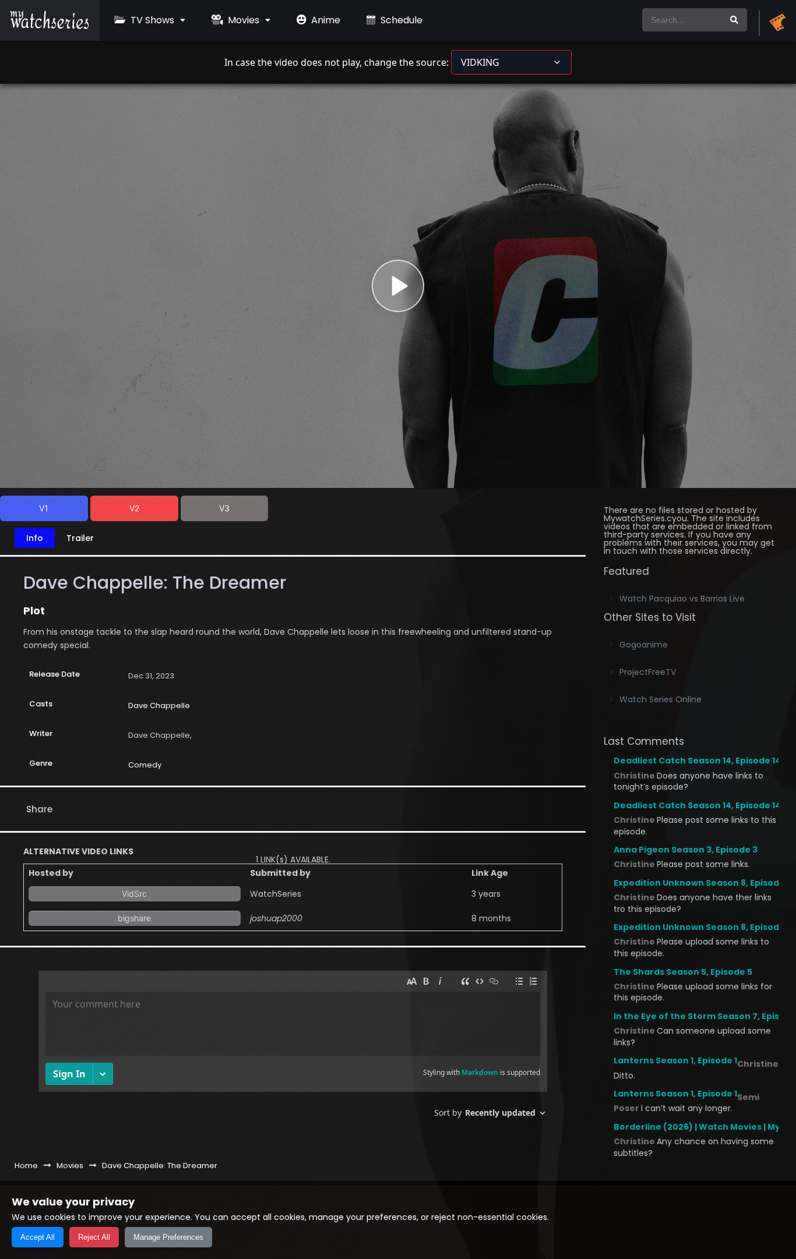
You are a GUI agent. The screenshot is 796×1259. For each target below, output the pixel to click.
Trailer (80, 538)
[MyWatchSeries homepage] (777, 23)
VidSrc (134, 894)
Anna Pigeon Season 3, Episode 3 (686, 849)
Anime (324, 20)
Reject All (94, 1237)
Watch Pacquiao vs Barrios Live (682, 598)
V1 (43, 508)
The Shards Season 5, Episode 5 (683, 972)
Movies (242, 20)
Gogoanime (643, 644)
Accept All (37, 1237)
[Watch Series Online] (50, 26)
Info (34, 538)
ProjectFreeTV (647, 672)
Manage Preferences (168, 1237)
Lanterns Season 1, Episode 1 (675, 1060)
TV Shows (151, 20)
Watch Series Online (660, 699)
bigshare (134, 918)
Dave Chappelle (159, 705)
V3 (224, 508)
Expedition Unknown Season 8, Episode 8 (703, 883)
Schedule (400, 20)
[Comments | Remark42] (293, 1048)
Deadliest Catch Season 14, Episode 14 (697, 760)
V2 (134, 508)
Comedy (144, 764)
